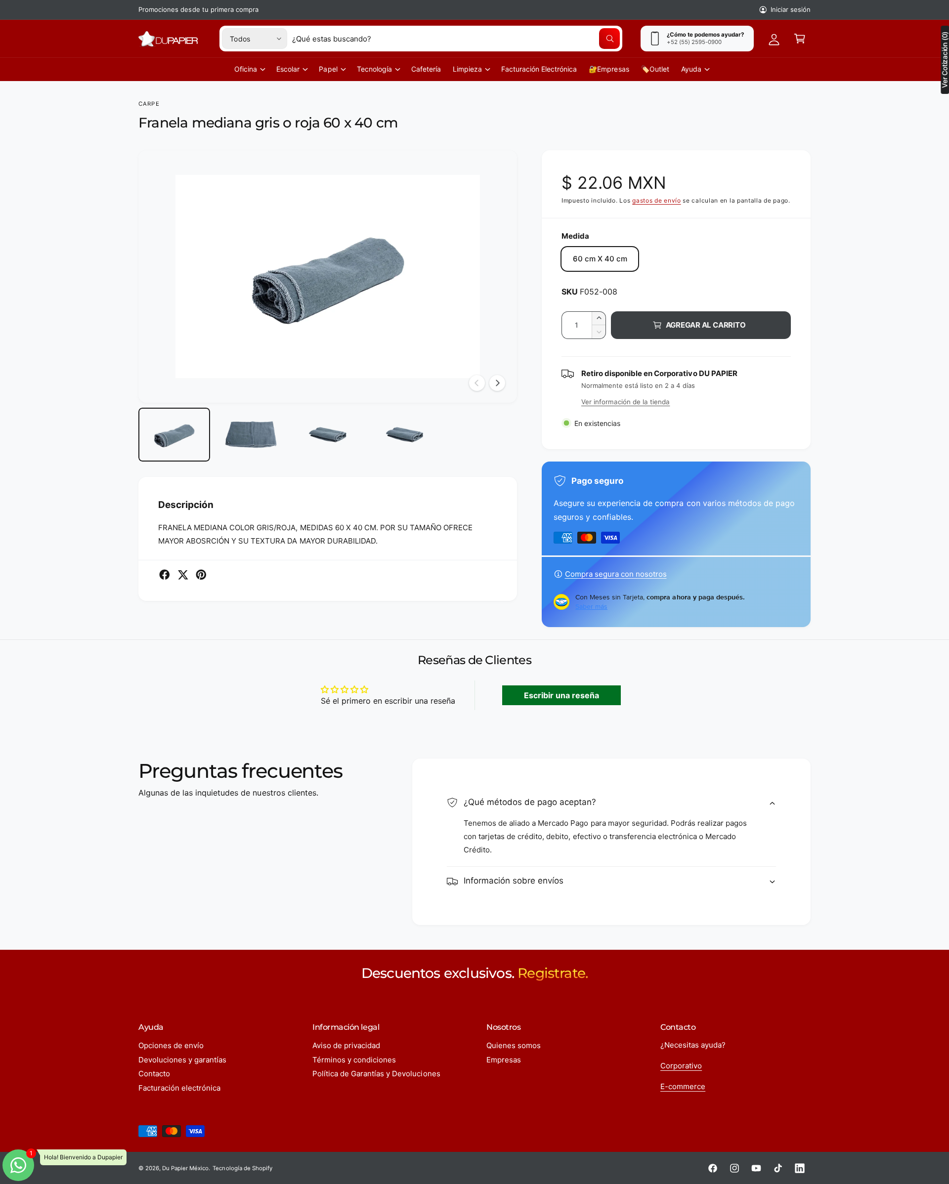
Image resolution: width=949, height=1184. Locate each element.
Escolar (288, 69)
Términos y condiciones (354, 1059)
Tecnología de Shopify (242, 1168)
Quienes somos (513, 1045)
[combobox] (456, 38)
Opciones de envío (171, 1045)
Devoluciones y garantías (182, 1059)
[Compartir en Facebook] (164, 574)
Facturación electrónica (179, 1088)
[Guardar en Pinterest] (201, 574)
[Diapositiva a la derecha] (497, 383)
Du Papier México (185, 1168)
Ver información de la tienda (625, 402)
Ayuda (691, 69)
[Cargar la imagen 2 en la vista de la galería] (251, 435)
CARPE (149, 103)
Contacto (154, 1073)
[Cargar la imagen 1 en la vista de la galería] (174, 435)
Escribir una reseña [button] (561, 695)
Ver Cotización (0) (945, 60)
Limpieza (467, 69)
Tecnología (374, 69)
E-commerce (682, 1086)
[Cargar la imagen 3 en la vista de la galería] (327, 435)
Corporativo (681, 1065)
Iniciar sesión (791, 9)
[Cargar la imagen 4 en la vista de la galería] (404, 435)
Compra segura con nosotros (616, 574)
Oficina (245, 69)
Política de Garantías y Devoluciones (376, 1073)
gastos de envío (656, 200)
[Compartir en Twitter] (182, 574)
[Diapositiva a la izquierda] (477, 383)
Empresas (503, 1059)
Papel (328, 69)
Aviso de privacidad (346, 1045)
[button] (800, 38)
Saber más (591, 606)
